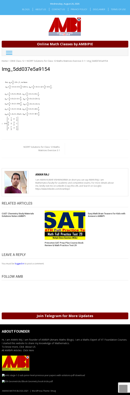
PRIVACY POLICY (79, 9)
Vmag (53, 390)
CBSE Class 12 (17, 60)
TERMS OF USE (118, 9)
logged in (19, 263)
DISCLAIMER (99, 9)
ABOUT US (40, 9)
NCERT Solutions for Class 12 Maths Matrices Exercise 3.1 (56, 60)
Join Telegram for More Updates (65, 316)
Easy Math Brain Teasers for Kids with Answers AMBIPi (106, 215)
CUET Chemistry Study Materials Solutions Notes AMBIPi (18, 215)
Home (5, 60)
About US (30, 346)
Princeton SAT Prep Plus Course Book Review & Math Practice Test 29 (64, 244)
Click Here (28, 350)
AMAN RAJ (42, 174)
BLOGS (26, 9)
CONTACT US (58, 9)
